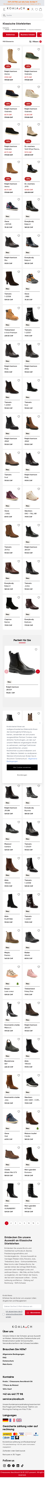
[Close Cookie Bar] (40, 723)
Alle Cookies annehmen (22, 767)
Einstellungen (22, 775)
